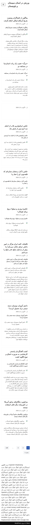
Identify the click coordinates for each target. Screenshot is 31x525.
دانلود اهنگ (4, 475)
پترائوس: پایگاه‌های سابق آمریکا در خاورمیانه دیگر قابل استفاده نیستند (16, 404)
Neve (28, 523)
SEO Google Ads (23, 520)
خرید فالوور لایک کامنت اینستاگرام (12, 510)
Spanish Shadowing (16, 465)
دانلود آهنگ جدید (21, 497)
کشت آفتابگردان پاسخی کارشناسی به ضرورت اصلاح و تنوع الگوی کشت (17, 354)
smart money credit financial (19, 495)
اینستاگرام (15, 515)
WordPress (18, 523)
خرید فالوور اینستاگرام (8, 472)
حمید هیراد (11, 517)
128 (7, 448)
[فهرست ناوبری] (3, 4)
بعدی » (26, 452)
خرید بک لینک (22, 475)
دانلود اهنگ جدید (17, 467)
